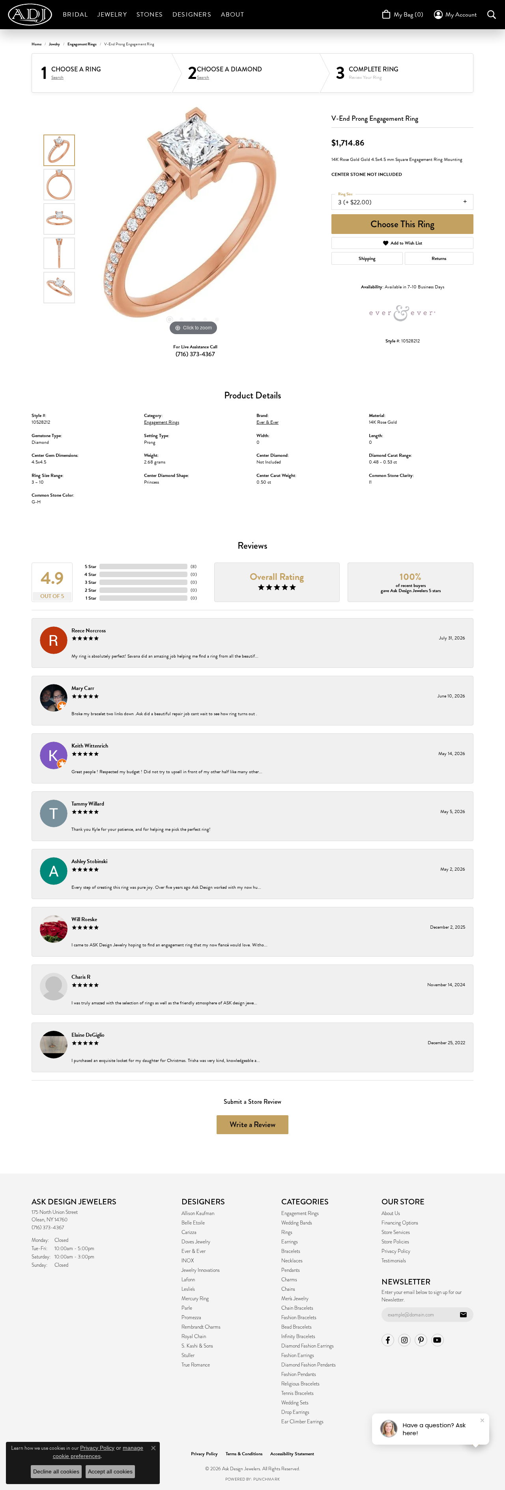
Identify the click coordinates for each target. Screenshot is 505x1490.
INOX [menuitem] (187, 1260)
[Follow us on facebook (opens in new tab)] (388, 1340)
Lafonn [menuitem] (188, 1279)
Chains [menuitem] (288, 1289)
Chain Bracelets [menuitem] (297, 1308)
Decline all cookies (56, 1471)
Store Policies (395, 1241)
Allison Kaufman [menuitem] (197, 1213)
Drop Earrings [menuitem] (295, 1412)
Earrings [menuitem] (289, 1241)
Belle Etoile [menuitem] (193, 1222)
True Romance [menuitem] (195, 1364)
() (193, 566)
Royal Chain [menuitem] (193, 1336)
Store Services (396, 1232)
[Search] (491, 14)
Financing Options (400, 1222)
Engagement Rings (82, 44)
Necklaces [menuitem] (292, 1260)
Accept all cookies (110, 1471)
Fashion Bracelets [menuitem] (298, 1317)
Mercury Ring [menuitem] (195, 1298)
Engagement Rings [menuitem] (300, 1213)
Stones (150, 14)
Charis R (80, 977)
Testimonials (394, 1260)
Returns (439, 258)
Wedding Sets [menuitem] (295, 1402)
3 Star (90, 582)
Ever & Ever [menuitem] (193, 1251)
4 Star (90, 574)
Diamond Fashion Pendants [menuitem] (308, 1364)
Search (57, 77)
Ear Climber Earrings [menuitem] (302, 1421)
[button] (170, 320)
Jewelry (112, 14)
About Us (391, 1213)
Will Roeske (84, 919)
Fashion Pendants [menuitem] (298, 1374)
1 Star (91, 598)
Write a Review (252, 1124)
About (232, 14)
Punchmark (266, 1479)
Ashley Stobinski (89, 861)
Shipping (367, 258)
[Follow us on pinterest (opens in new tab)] (421, 1340)
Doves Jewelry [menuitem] (195, 1241)
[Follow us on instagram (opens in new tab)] (404, 1340)
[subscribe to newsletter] (463, 1314)
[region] (193, 219)
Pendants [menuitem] (290, 1270)
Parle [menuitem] (186, 1308)
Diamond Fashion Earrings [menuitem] (307, 1346)
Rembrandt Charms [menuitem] (201, 1327)
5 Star (90, 566)
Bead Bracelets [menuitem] (296, 1327)
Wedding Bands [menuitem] (296, 1222)
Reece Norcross (88, 630)
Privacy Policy (396, 1251)
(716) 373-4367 (195, 354)
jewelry (54, 44)
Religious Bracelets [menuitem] (300, 1383)
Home (36, 44)
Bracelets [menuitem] (290, 1251)
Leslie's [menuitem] (188, 1289)
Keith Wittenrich (89, 746)
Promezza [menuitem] (191, 1317)
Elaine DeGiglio (88, 1035)
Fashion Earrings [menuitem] (297, 1355)
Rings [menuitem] (286, 1232)
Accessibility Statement (292, 1453)
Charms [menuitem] (289, 1279)
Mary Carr (82, 688)
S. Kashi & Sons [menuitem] (197, 1346)
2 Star (90, 590)
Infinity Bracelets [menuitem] (298, 1336)
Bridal (75, 14)
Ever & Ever (267, 422)
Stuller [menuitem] (188, 1355)
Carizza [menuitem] (188, 1232)
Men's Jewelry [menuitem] (295, 1298)
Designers (191, 14)
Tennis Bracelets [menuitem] (297, 1393)
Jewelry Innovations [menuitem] (200, 1270)
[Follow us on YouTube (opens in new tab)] (437, 1340)
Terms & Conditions (244, 1453)
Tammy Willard (87, 804)
